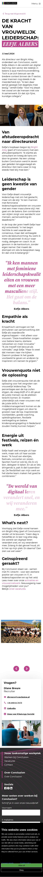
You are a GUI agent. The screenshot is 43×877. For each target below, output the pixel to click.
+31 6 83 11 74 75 (14, 702)
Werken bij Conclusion (16, 757)
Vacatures (9, 761)
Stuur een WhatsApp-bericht (20, 714)
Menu (35, 3)
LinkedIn (11, 708)
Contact (8, 765)
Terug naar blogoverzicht (15, 14)
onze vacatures (17, 589)
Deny (21, 870)
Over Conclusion (13, 776)
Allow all (21, 865)
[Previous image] (16, 668)
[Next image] (27, 668)
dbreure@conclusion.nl (18, 697)
